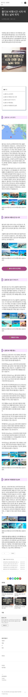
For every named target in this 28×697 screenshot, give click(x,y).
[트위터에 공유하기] (13, 578)
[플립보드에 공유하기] (20, 578)
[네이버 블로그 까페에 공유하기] (15, 578)
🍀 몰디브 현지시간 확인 (14, 268)
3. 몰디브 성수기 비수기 (9, 100)
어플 (3, 643)
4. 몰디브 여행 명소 (8, 103)
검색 (22, 3)
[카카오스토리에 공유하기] (8, 578)
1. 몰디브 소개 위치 (8, 94)
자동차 (3, 640)
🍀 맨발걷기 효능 (14, 337)
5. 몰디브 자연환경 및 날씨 (10, 105)
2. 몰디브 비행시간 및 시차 (10, 97)
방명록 (7, 2)
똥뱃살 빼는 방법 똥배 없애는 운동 (10, 562)
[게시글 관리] (8, 553)
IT (2, 645)
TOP (25, 692)
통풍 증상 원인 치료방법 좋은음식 (10, 569)
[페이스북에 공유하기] (10, 578)
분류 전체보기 (5, 638)
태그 (4, 2)
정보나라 (3, 618)
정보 (4, 559)
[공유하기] (6, 553)
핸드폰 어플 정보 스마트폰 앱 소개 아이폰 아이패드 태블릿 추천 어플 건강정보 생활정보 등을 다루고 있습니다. (10, 621)
